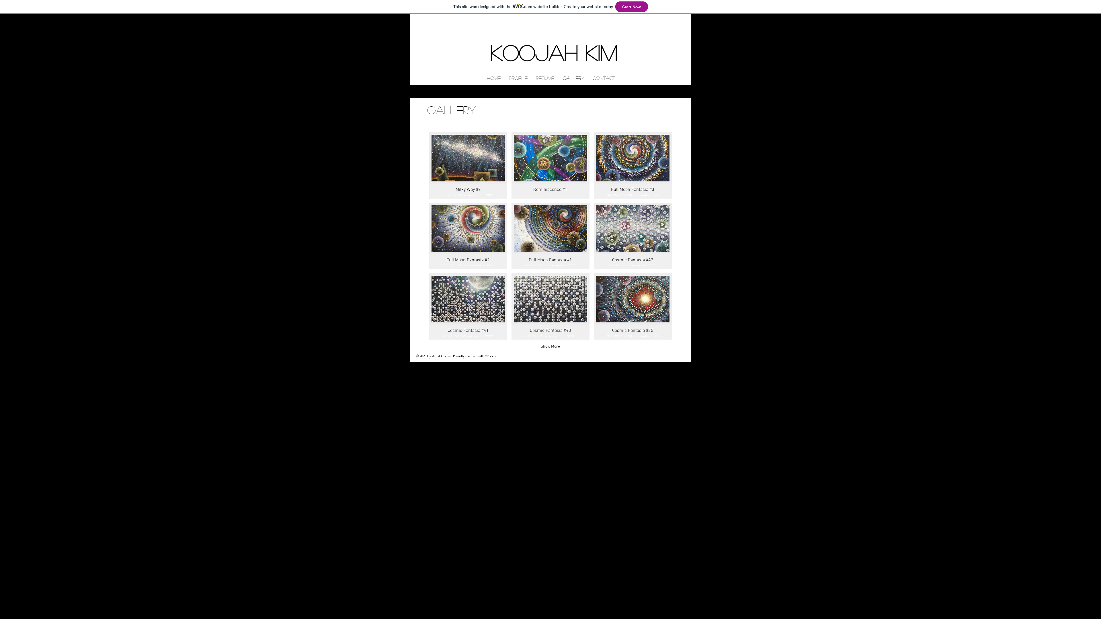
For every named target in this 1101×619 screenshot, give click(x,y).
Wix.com (491, 356)
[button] (468, 165)
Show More (550, 346)
